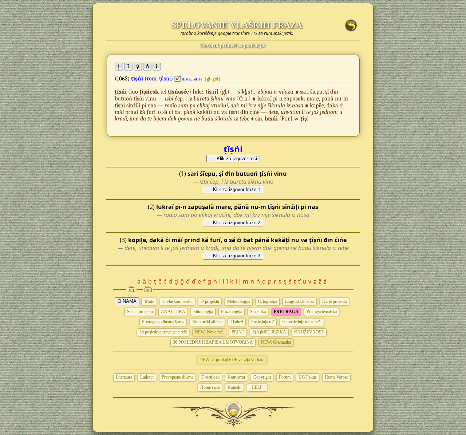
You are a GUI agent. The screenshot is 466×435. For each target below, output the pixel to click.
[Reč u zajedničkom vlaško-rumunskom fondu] (178, 78)
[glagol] (212, 79)
